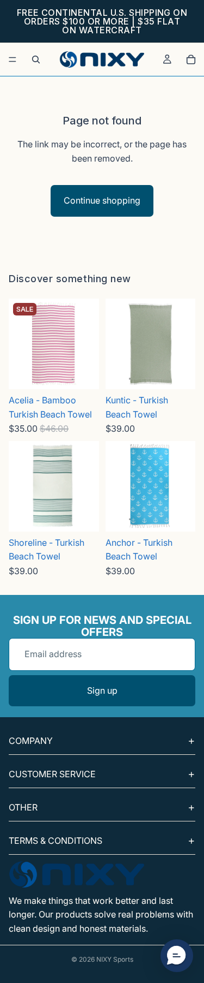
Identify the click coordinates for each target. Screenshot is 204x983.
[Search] (36, 59)
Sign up (102, 690)
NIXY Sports (114, 959)
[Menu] (12, 59)
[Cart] (191, 59)
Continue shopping (102, 200)
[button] (176, 955)
